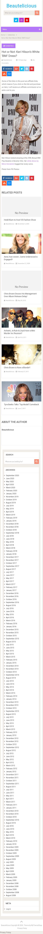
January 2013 (11, 735)
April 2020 (10, 485)
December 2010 (12, 811)
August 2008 (11, 895)
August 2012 (11, 750)
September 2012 (12, 747)
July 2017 (10, 572)
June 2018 (10, 539)
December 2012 (12, 738)
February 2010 (11, 841)
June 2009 (10, 865)
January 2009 (11, 880)
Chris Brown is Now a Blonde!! (17, 367)
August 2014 (11, 678)
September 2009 (12, 856)
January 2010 (11, 844)
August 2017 (11, 569)
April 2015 (10, 654)
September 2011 (12, 784)
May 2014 (10, 687)
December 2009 (12, 847)
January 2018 (11, 554)
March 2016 (10, 620)
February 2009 (11, 877)
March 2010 (10, 838)
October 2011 (11, 781)
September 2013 (12, 711)
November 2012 (12, 741)
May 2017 (10, 578)
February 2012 (11, 768)
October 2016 (11, 599)
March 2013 (10, 729)
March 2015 (10, 657)
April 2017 (10, 581)
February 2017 (11, 587)
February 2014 (11, 696)
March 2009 (10, 874)
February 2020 (11, 491)
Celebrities (11, 35)
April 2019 (10, 512)
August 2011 (11, 787)
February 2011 (11, 805)
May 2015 (10, 651)
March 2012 (10, 765)
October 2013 (11, 708)
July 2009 (10, 862)
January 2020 (11, 494)
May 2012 (10, 759)
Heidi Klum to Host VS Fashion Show (20, 220)
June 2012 (10, 756)
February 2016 (11, 623)
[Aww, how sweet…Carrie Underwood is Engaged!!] (21, 244)
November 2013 (12, 705)
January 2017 (11, 590)
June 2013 (10, 720)
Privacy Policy (22, 928)
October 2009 (11, 853)
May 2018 (10, 542)
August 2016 (11, 605)
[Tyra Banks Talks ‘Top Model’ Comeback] (21, 391)
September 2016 (12, 602)
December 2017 (12, 557)
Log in (8, 909)
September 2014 (12, 675)
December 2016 (12, 593)
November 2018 (12, 527)
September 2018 (12, 533)
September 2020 (12, 475)
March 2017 (10, 584)
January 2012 (11, 772)
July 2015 (10, 645)
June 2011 (10, 793)
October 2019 (11, 500)
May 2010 (10, 832)
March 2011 (10, 802)
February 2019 (11, 518)
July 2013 (10, 717)
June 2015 (10, 648)
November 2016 (12, 596)
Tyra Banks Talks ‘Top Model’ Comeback (21, 404)
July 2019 (10, 506)
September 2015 (12, 639)
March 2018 (10, 548)
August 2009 (11, 859)
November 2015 (12, 633)
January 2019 (11, 521)
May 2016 (10, 614)
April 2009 (10, 871)
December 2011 (12, 775)
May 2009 (10, 868)
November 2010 (12, 814)
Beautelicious (21, 6)
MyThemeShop (36, 925)
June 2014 (10, 684)
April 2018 (10, 545)
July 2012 (10, 753)
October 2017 (11, 563)
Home (3, 35)
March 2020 (10, 488)
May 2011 (10, 796)
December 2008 (12, 883)
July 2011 (10, 790)
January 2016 (11, 627)
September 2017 (12, 566)
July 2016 (10, 608)
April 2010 (10, 835)
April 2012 (10, 762)
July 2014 (10, 681)
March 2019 (10, 515)
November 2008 (12, 886)
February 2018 (11, 551)
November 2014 (12, 669)
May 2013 (10, 723)
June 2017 (10, 575)
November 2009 (12, 850)
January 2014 (11, 699)
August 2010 (11, 823)
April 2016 (10, 617)
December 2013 (12, 702)
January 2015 (11, 663)
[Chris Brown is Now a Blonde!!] (21, 354)
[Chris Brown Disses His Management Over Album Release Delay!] (21, 281)
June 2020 (10, 478)
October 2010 (11, 817)
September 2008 (12, 892)
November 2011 (12, 778)
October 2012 (11, 744)
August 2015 (11, 642)
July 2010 (10, 826)
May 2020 (10, 481)
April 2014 (10, 690)
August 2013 (11, 714)
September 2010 (12, 820)
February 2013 (11, 732)
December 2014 (12, 666)
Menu (5, 29)
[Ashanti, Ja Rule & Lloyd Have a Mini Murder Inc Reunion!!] (21, 317)
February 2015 (11, 660)
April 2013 (10, 726)
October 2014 (11, 672)
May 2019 (10, 509)
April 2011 (10, 799)
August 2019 (11, 503)
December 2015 (12, 630)
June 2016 (10, 611)
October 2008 (11, 889)
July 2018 (10, 536)
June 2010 (10, 829)
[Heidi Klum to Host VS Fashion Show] (21, 207)
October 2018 (11, 530)
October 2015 (11, 636)
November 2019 (12, 497)
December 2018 (12, 524)
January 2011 (11, 808)
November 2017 (12, 560)
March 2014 (10, 693)
